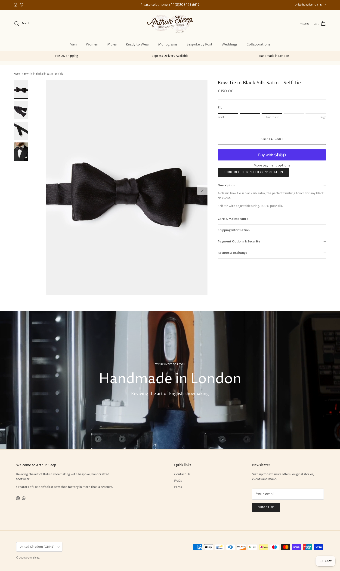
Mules (112, 44)
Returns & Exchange (232, 253)
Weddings (230, 44)
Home (17, 74)
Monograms (167, 44)
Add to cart (271, 139)
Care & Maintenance (233, 219)
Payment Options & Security (239, 241)
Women (92, 44)
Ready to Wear (137, 44)
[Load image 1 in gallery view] (126, 187)
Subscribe (266, 507)
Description (226, 185)
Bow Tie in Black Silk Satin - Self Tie (43, 74)
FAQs (178, 481)
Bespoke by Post (199, 44)
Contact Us (182, 474)
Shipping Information (234, 230)
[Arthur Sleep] (170, 23)
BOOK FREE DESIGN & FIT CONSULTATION (253, 172)
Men (73, 44)
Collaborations (258, 44)
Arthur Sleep (32, 557)
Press (178, 487)
